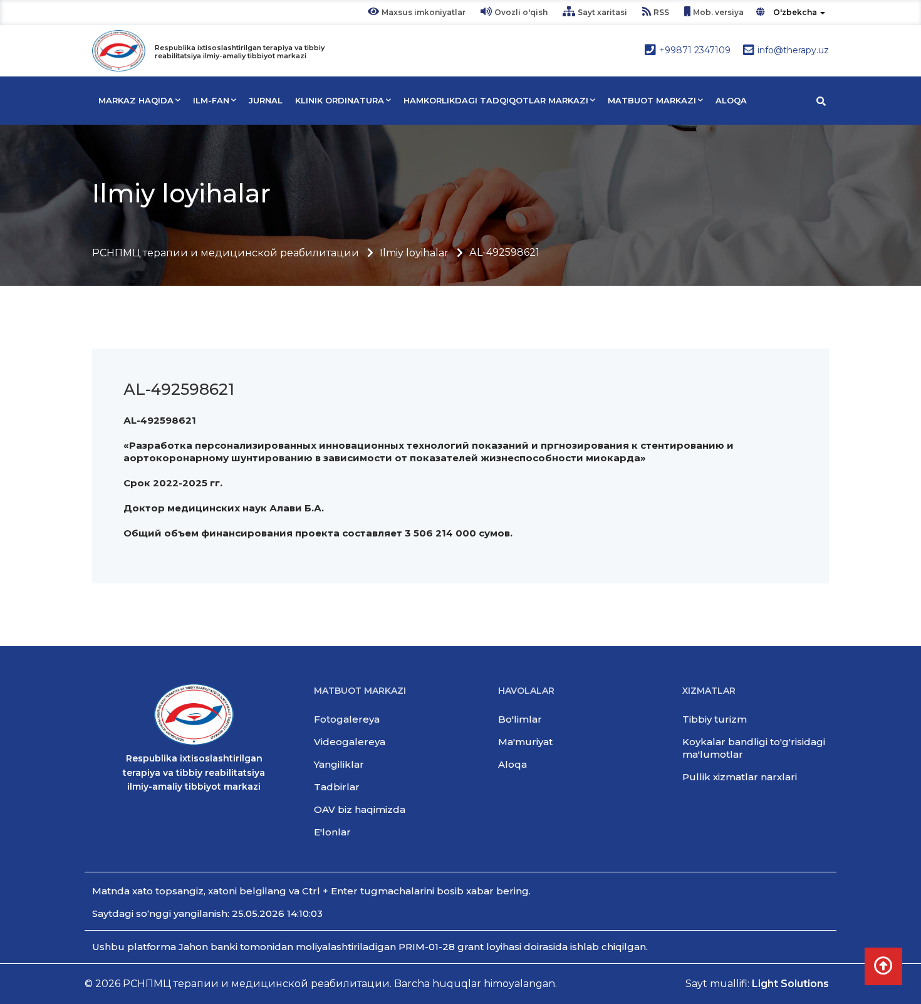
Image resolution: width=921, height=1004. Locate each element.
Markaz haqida (136, 100)
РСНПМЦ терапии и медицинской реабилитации (225, 253)
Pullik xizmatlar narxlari (739, 777)
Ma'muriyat (525, 742)
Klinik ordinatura (339, 100)
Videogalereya (349, 742)
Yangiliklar (339, 764)
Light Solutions (790, 984)
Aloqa (731, 100)
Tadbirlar (337, 787)
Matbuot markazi (652, 100)
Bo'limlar (520, 719)
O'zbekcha (795, 12)
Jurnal (266, 100)
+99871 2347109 (695, 50)
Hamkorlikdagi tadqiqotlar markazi (495, 100)
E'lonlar (332, 832)
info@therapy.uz (793, 50)
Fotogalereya (347, 719)
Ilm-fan (211, 100)
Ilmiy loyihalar (414, 253)
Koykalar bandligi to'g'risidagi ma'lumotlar (753, 748)
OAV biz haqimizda (359, 809)
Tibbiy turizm (714, 719)
